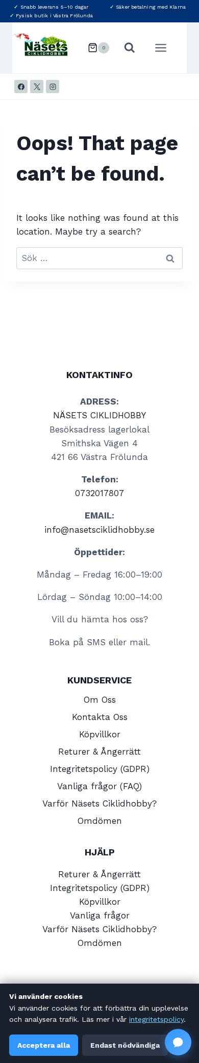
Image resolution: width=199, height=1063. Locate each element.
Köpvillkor (99, 734)
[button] (178, 1042)
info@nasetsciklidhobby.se (99, 530)
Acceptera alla (43, 1045)
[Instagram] (52, 86)
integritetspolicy (156, 1019)
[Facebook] (21, 86)
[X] (36, 86)
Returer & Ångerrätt (99, 751)
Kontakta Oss (100, 717)
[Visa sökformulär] (129, 48)
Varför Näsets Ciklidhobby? (99, 803)
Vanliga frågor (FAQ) (99, 786)
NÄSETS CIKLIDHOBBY (99, 415)
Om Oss (100, 700)
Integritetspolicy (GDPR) (100, 769)
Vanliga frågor (100, 915)
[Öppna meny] (166, 47)
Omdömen (100, 821)
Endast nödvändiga (125, 1045)
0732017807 (99, 493)
